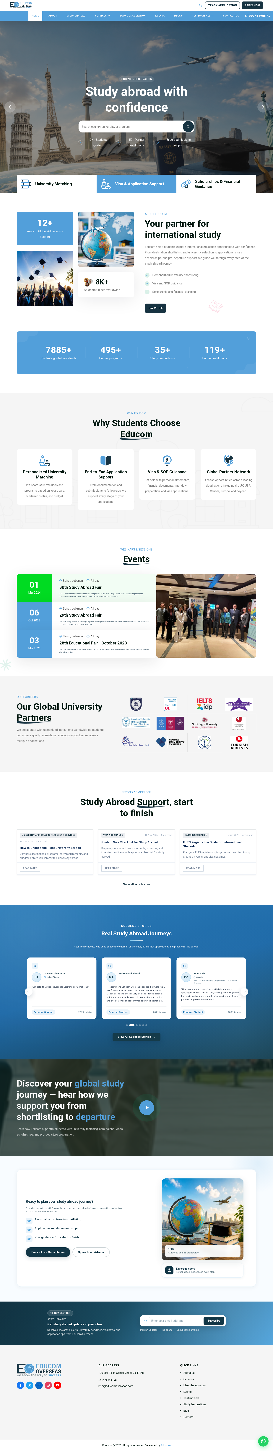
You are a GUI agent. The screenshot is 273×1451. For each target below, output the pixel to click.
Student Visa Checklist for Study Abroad (129, 842)
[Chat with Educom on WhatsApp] (263, 1441)
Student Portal (257, 15)
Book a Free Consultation (48, 1252)
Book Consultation (132, 15)
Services (101, 15)
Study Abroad (76, 15)
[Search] (188, 126)
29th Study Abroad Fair (80, 615)
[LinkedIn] (39, 1385)
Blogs (178, 15)
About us (189, 1373)
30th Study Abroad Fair (80, 587)
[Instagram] (48, 1385)
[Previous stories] (28, 992)
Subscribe (214, 1320)
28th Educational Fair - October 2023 (93, 643)
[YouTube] (57, 1385)
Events (160, 15)
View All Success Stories (134, 1036)
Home (35, 15)
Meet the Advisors (194, 1385)
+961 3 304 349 (107, 1380)
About (52, 15)
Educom (166, 1445)
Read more (30, 868)
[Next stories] (244, 992)
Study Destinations (194, 1404)
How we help (155, 308)
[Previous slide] (10, 107)
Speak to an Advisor (91, 1252)
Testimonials (201, 15)
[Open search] (200, 5)
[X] (29, 1385)
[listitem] (86, 588)
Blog (186, 1410)
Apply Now (252, 5)
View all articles (134, 884)
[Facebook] (20, 1385)
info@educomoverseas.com (115, 1386)
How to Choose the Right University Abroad (50, 848)
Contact (188, 1417)
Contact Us (231, 15)
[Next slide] (263, 107)
